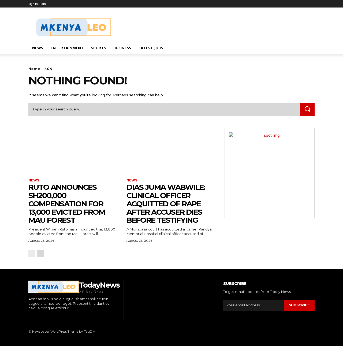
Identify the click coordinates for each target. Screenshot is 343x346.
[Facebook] (29, 317)
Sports (98, 47)
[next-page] (40, 253)
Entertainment (67, 47)
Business (122, 47)
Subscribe (299, 305)
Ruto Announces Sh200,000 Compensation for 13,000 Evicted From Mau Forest (66, 204)
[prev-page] (31, 253)
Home (34, 68)
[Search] (307, 109)
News (37, 47)
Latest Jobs (151, 47)
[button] (308, 48)
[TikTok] (46, 317)
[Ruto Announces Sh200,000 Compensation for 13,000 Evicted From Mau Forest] (73, 150)
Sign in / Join (37, 4)
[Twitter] (54, 317)
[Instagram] (37, 317)
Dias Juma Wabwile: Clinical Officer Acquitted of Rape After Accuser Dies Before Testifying (165, 204)
